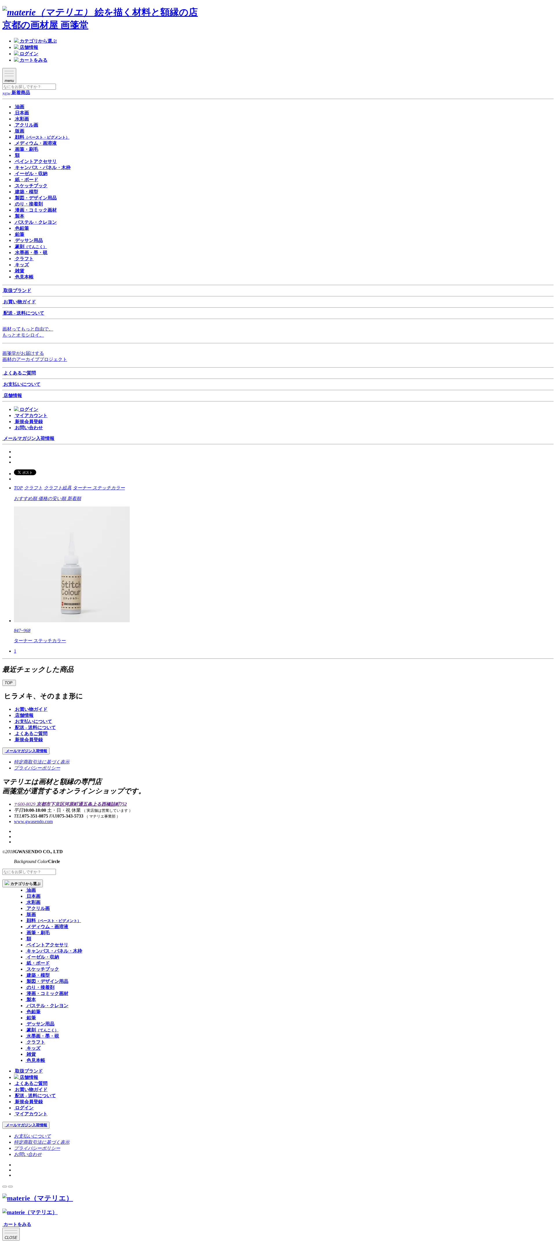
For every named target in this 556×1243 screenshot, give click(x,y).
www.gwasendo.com (33, 821)
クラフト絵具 (58, 487)
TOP (18, 487)
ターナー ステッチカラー (99, 487)
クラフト (33, 487)
